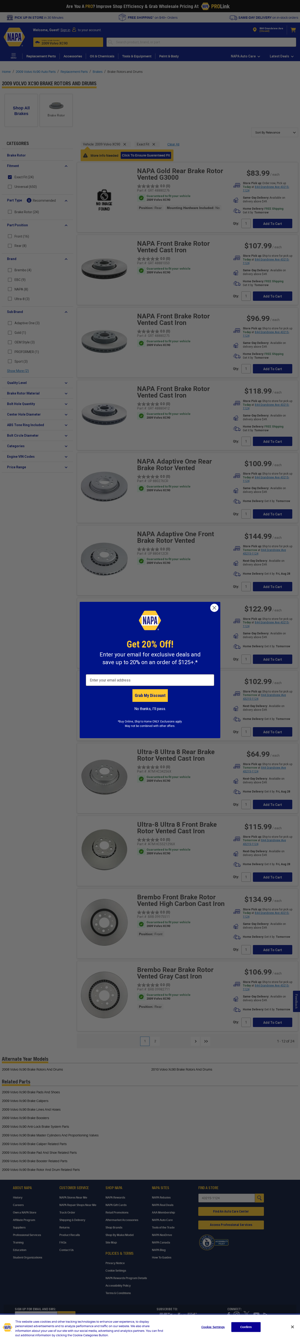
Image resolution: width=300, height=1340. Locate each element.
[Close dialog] (214, 608)
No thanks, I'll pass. (150, 709)
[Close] (292, 1327)
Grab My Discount (150, 695)
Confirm (246, 1327)
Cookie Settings (213, 1327)
